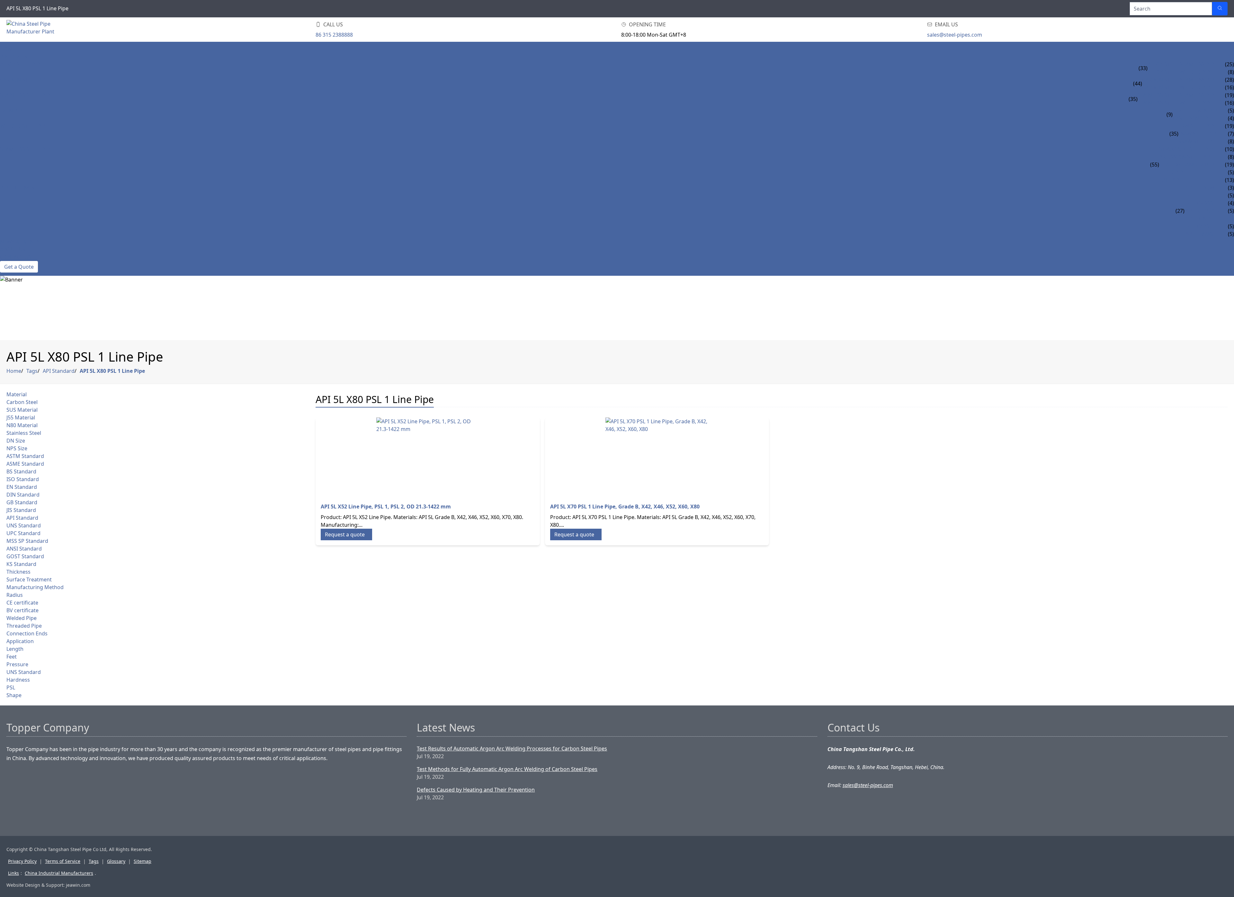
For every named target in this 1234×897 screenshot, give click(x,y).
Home (8, 48)
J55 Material (20, 417)
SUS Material (22, 409)
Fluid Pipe (1172, 172)
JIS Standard (21, 510)
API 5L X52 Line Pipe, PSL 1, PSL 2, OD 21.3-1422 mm (386, 506)
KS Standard (21, 564)
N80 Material (22, 425)
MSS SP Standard (27, 540)
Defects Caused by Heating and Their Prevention (476, 789)
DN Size (15, 440)
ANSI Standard (24, 548)
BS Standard (21, 471)
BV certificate (22, 610)
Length (14, 648)
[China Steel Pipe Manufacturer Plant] (45, 29)
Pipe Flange (1200, 234)
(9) (1170, 114)
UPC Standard (23, 533)
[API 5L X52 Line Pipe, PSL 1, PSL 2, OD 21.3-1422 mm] (428, 456)
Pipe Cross (1199, 203)
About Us (12, 249)
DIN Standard (23, 494)
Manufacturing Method (35, 587)
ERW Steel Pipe (1197, 126)
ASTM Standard (25, 456)
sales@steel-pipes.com (954, 34)
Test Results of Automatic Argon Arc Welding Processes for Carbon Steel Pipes (512, 748)
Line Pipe (1170, 180)
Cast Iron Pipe (1192, 118)
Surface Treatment (29, 579)
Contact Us (15, 257)
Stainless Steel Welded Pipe (1175, 102)
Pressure (17, 664)
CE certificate (22, 602)
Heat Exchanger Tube (1188, 164)
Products (13, 56)
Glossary (116, 861)
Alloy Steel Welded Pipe (1180, 72)
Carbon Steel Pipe (24, 79)
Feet (11, 656)
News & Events (20, 241)
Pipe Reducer (1202, 210)
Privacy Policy (22, 861)
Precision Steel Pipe (1186, 156)
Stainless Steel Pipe (26, 95)
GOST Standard (25, 556)
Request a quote (345, 534)
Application (20, 641)
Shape (14, 695)
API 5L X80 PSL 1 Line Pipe (112, 370)
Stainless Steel (23, 432)
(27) (1180, 210)
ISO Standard (22, 479)
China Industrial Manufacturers (59, 873)
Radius (14, 594)
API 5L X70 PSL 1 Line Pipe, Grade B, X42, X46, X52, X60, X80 (625, 506)
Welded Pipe (21, 618)
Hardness (18, 679)
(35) (1133, 99)
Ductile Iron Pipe (1196, 110)
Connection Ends (27, 633)
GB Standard (21, 502)
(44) (1137, 83)
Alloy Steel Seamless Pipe (1182, 64)
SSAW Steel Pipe (1199, 141)
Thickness (18, 571)
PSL (10, 687)
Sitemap (142, 861)
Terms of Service (62, 861)
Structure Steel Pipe (1187, 149)
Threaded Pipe (24, 625)
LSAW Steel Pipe (1198, 133)
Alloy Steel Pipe (21, 64)
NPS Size (16, 448)
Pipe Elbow (1199, 187)
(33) (1143, 68)
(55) (1154, 164)
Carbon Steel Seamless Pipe (1179, 79)
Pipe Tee (1195, 195)
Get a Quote (19, 266)
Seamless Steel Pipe (26, 149)
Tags (32, 370)
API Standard (59, 370)
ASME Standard (25, 463)
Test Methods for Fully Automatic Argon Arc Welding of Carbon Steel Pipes (507, 769)
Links (13, 873)
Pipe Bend (1198, 218)
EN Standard (21, 486)
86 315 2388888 (334, 34)
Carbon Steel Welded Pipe (1177, 87)
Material (16, 394)
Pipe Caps (1197, 226)
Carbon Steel (22, 402)
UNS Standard (23, 525)
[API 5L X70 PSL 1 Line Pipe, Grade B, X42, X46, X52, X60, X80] (657, 456)
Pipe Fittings (17, 187)
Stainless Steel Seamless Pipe (1177, 95)
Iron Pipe (12, 110)
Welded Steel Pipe (24, 126)
